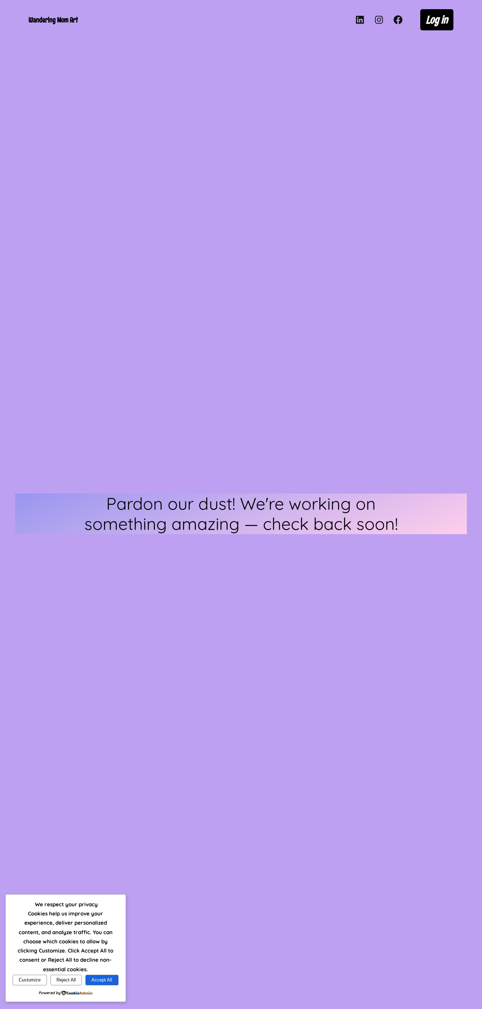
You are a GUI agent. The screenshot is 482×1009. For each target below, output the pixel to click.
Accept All (101, 980)
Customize (30, 980)
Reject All (66, 980)
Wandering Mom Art (53, 19)
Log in (437, 19)
